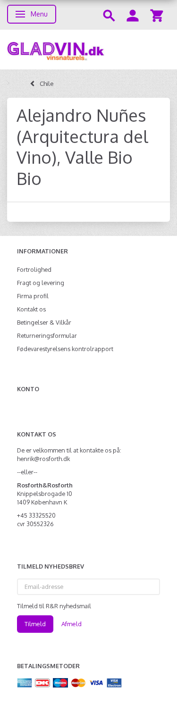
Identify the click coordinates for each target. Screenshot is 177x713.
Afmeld (71, 624)
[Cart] (156, 15)
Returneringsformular (47, 335)
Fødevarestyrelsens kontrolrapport (65, 348)
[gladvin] (88, 49)
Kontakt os (31, 309)
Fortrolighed (34, 269)
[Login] (132, 15)
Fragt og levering (40, 282)
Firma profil (33, 296)
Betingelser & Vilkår (44, 322)
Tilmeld (35, 624)
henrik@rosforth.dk (43, 458)
